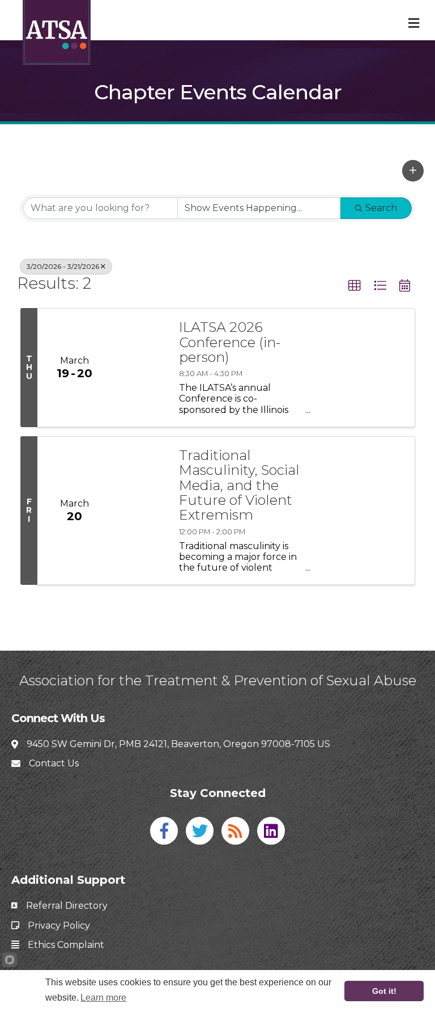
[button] (413, 171)
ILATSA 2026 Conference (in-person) (229, 342)
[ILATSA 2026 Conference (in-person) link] (139, 368)
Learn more (103, 997)
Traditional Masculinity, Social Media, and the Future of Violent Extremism (239, 485)
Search (381, 208)
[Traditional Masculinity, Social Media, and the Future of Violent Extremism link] (139, 510)
